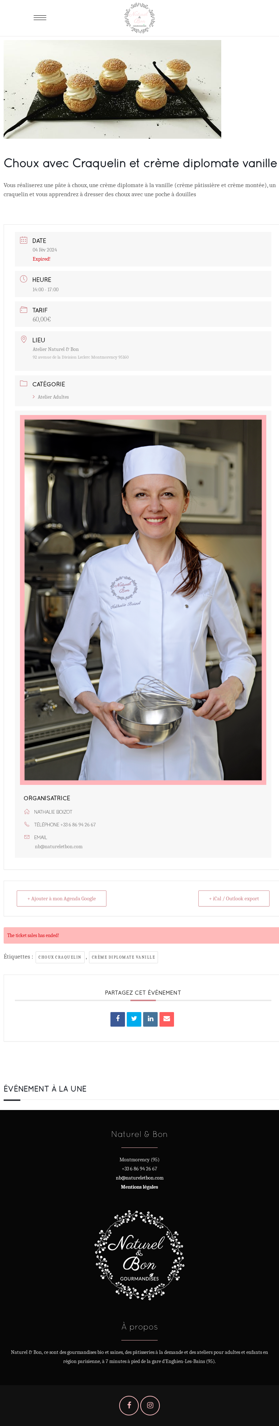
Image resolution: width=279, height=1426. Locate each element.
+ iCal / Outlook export (234, 898)
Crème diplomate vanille (123, 957)
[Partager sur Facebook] (117, 1019)
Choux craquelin (60, 957)
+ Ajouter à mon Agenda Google (61, 898)
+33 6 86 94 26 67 (78, 825)
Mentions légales (139, 1187)
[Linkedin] (150, 1019)
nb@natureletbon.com (58, 847)
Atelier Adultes (53, 397)
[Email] (166, 1019)
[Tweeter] (134, 1019)
